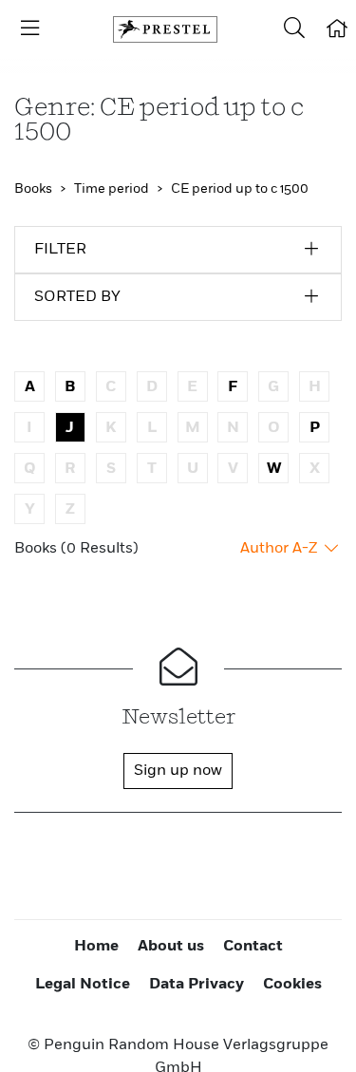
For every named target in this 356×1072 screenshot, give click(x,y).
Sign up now (178, 771)
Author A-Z (280, 548)
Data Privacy (196, 984)
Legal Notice (82, 984)
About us (171, 946)
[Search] (294, 29)
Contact (253, 946)
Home (96, 946)
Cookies (292, 984)
